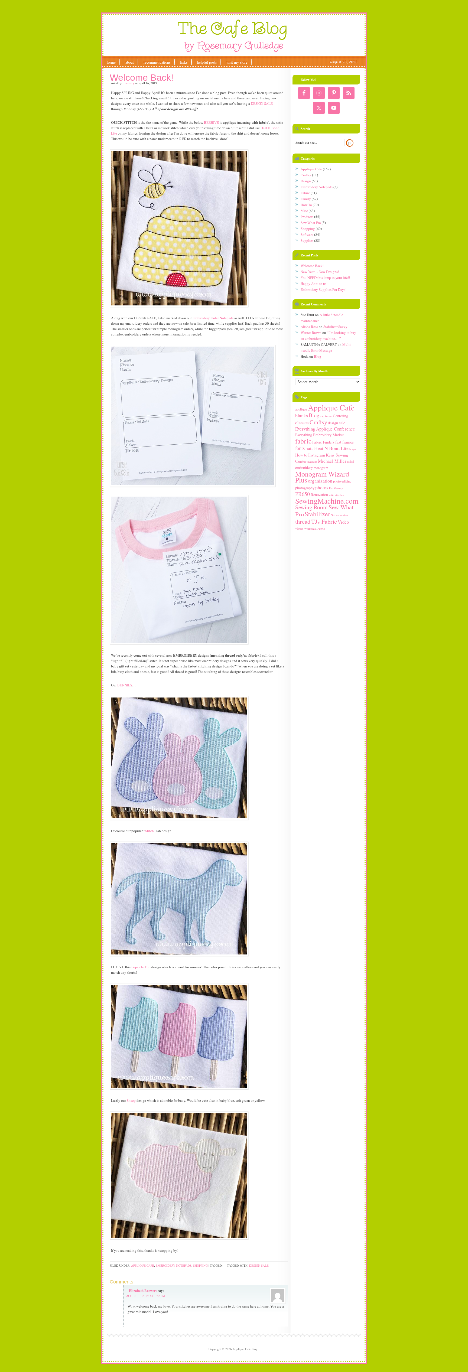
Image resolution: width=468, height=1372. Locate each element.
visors (299, 528)
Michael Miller (332, 461)
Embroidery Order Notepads (213, 317)
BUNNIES (124, 685)
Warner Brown (311, 332)
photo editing (342, 481)
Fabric (305, 192)
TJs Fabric (324, 521)
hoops (352, 449)
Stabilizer (317, 514)
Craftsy (306, 174)
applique (301, 409)
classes (302, 422)
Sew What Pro (311, 222)
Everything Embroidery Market (319, 434)
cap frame (326, 416)
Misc (304, 210)
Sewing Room (311, 507)
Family (306, 198)
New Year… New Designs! (320, 271)
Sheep (131, 1100)
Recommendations (157, 62)
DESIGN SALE (262, 103)
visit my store (236, 62)
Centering (340, 415)
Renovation (319, 494)
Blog (317, 356)
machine (312, 462)
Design (306, 180)
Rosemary (128, 83)
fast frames (344, 442)
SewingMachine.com (327, 501)
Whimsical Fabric (314, 528)
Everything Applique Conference (325, 429)
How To (306, 204)
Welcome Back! (312, 265)
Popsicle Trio (141, 966)
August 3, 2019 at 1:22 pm (145, 1296)
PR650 (302, 494)
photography (304, 487)
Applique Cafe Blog (233, 36)
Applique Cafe (142, 1265)
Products (307, 216)
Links (183, 62)
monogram (321, 467)
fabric (303, 440)
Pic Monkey (336, 488)
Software (307, 234)
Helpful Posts (207, 62)
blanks (301, 415)
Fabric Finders (323, 442)
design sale (259, 1265)
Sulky (335, 515)
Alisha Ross (309, 326)
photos (321, 487)
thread (302, 521)
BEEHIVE (211, 122)
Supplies (307, 240)
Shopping (200, 1265)
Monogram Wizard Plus (322, 476)
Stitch (149, 830)
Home (111, 62)
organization (320, 480)
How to (301, 455)
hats (309, 448)
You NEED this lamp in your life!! (325, 277)
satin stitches (336, 495)
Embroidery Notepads (173, 1265)
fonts (300, 448)
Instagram (316, 455)
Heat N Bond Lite (331, 448)
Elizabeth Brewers (143, 1290)
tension (344, 515)
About (129, 62)
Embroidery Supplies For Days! (323, 289)
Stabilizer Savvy (335, 326)
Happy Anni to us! (314, 283)
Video (343, 522)
